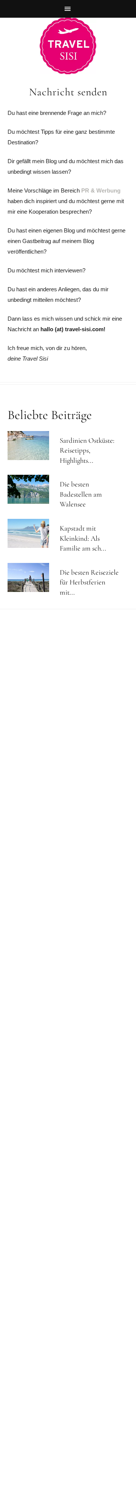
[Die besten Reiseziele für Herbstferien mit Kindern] (32, 577)
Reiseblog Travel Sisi (68, 46)
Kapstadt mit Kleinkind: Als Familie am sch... (83, 538)
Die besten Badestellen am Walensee (81, 494)
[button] (68, 9)
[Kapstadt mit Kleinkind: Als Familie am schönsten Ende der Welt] (32, 533)
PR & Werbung (101, 190)
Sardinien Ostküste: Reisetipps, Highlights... (87, 450)
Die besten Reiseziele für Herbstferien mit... (89, 582)
